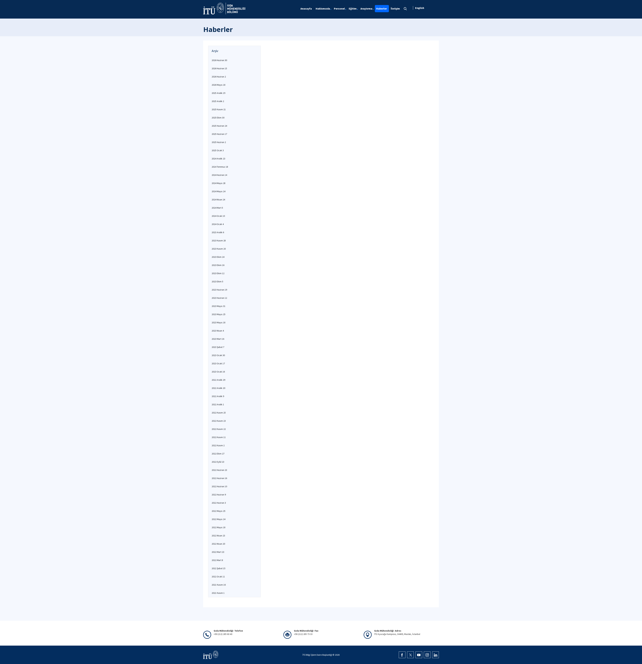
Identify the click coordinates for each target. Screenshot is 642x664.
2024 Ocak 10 (218, 215)
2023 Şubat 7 (218, 347)
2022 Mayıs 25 (218, 510)
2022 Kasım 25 (219, 412)
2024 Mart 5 (217, 207)
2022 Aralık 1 (218, 404)
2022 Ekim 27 (218, 453)
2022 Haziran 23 (219, 469)
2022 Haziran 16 (219, 478)
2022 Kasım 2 (218, 445)
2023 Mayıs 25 (218, 314)
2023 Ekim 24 (218, 256)
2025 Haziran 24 (219, 125)
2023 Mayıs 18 (218, 322)
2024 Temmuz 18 (220, 166)
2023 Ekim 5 (217, 281)
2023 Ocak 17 (218, 363)
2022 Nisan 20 (218, 543)
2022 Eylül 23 (218, 461)
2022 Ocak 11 (218, 576)
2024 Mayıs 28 (218, 183)
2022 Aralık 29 (218, 379)
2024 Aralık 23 (218, 158)
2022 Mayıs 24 (218, 519)
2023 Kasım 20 (219, 248)
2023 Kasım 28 (219, 240)
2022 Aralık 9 (218, 396)
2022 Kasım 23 (219, 420)
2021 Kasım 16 (219, 584)
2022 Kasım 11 (219, 437)
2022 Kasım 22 (219, 429)
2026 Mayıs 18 (218, 84)
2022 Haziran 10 (219, 486)
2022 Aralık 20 (218, 388)
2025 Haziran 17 (219, 133)
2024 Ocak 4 (218, 224)
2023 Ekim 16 (218, 265)
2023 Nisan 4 (218, 330)
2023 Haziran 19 (219, 289)
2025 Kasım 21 (219, 109)
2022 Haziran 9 (219, 494)
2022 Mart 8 (217, 560)
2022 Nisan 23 (218, 535)
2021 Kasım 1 (218, 592)
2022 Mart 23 (218, 551)
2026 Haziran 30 (219, 60)
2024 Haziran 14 (219, 174)
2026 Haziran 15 (219, 68)
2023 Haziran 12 (219, 297)
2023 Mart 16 (218, 338)
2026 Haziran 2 (219, 76)
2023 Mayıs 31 (218, 306)
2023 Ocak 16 (218, 371)
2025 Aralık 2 (218, 101)
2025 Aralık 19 (218, 92)
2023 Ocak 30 (218, 355)
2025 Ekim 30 (218, 117)
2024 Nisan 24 (218, 199)
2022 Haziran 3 (219, 502)
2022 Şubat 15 (218, 568)
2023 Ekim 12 (218, 273)
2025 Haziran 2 (219, 142)
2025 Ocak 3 (218, 150)
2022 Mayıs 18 (218, 527)
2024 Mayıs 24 (218, 191)
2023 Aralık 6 (218, 232)
